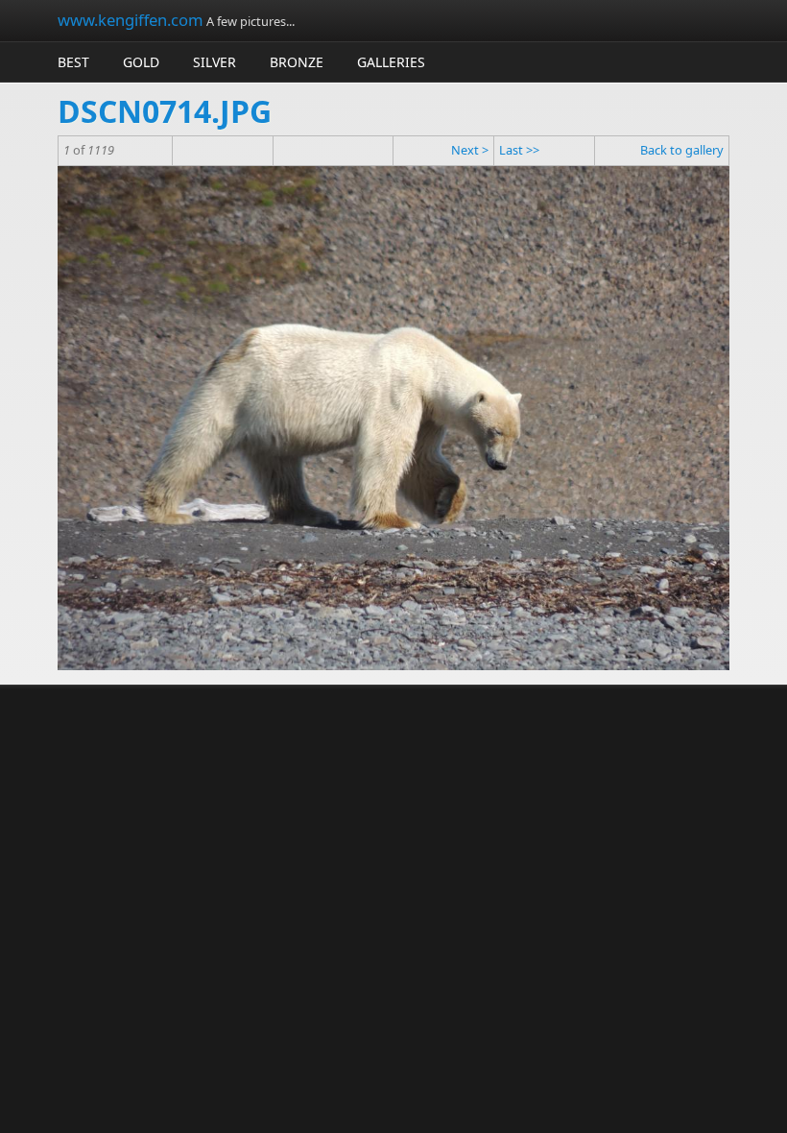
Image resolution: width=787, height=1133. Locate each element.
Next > (470, 149)
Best (73, 62)
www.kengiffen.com (130, 20)
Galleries (391, 62)
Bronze (296, 62)
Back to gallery (682, 149)
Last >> (519, 149)
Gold (141, 62)
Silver (214, 62)
